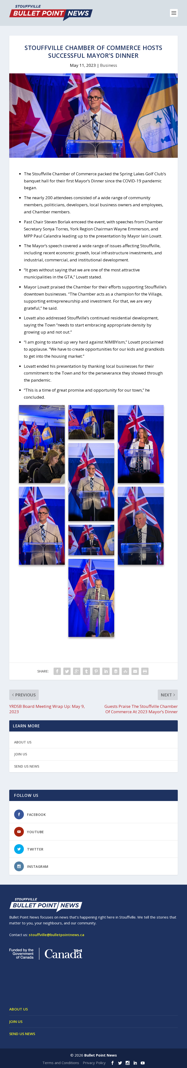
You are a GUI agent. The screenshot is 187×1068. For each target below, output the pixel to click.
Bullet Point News (100, 1055)
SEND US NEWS (26, 766)
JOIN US (20, 754)
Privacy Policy (94, 1062)
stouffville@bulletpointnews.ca (56, 934)
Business (108, 65)
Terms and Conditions (60, 1062)
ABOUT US (22, 742)
